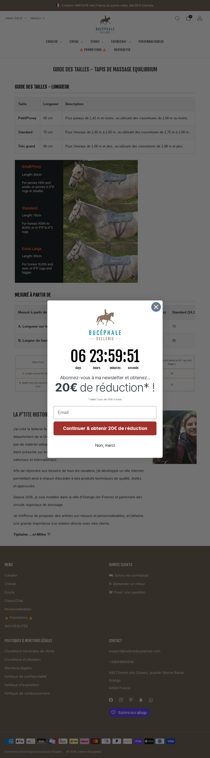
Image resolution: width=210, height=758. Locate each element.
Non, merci (105, 445)
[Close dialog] (156, 306)
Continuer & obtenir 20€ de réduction (105, 428)
